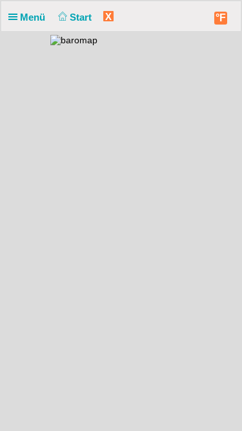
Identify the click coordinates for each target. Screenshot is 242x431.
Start (82, 17)
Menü (33, 17)
